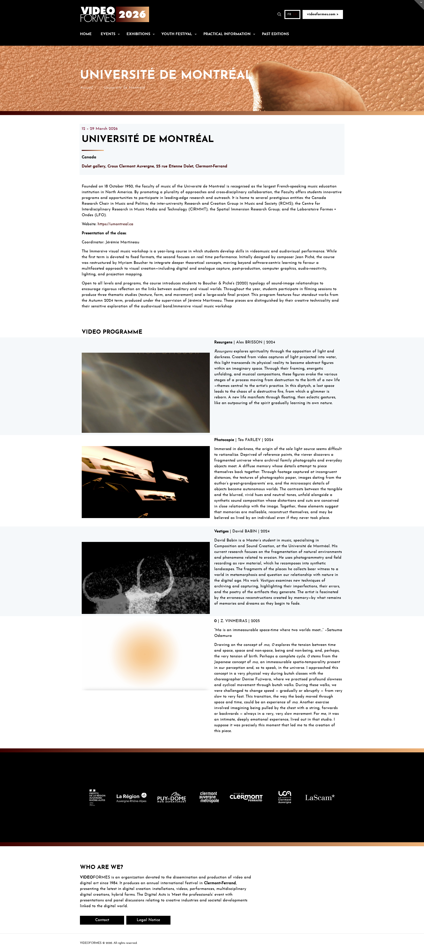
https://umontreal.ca (115, 224)
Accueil (86, 88)
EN (295, 14)
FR (289, 14)
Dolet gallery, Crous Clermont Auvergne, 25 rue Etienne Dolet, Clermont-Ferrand (154, 166)
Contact (102, 920)
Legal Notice (148, 920)
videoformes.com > (323, 14)
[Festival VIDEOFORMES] (114, 14)
